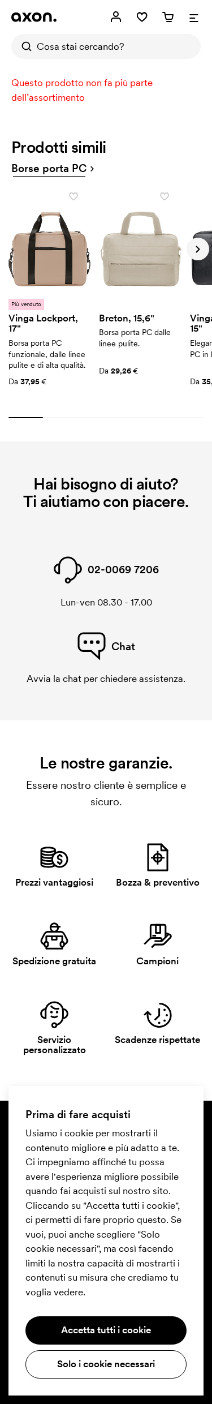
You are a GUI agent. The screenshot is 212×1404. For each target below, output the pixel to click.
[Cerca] (23, 46)
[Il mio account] (116, 17)
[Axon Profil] (34, 17)
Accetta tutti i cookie (106, 1330)
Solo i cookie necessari (106, 1364)
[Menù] (194, 17)
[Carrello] (168, 17)
